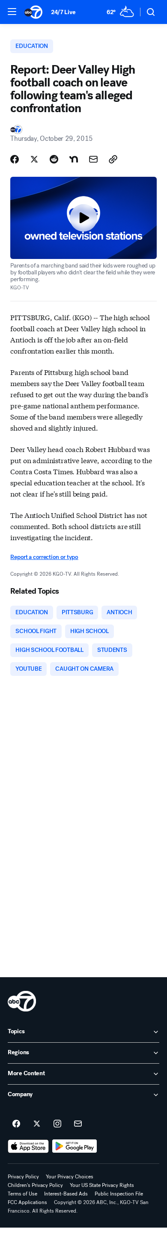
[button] (12, 11)
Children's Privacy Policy (35, 1185)
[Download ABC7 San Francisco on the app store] (28, 1146)
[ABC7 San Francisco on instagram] (57, 1124)
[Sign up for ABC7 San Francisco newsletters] (77, 1124)
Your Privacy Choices (69, 1176)
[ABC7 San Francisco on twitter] (36, 1124)
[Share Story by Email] (93, 159)
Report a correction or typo (44, 557)
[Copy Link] (113, 159)
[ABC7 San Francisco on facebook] (16, 1124)
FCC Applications (27, 1202)
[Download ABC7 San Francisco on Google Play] (74, 1146)
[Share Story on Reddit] (54, 159)
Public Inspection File (119, 1193)
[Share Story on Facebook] (14, 159)
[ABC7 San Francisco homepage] (33, 12)
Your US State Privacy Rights (102, 1185)
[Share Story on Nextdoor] (73, 159)
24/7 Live (63, 12)
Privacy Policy (23, 1176)
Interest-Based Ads (66, 1193)
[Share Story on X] (34, 159)
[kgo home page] (22, 1001)
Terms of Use (22, 1193)
